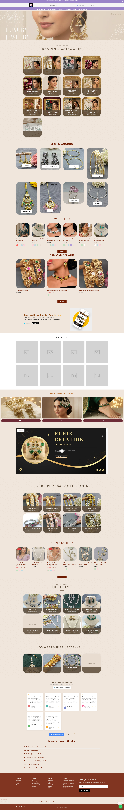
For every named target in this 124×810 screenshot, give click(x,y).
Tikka (50, 210)
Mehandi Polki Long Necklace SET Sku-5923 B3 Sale (22, 564)
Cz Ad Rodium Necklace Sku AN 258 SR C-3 (69, 239)
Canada (15, 801)
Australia (9, 801)
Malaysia (29, 801)
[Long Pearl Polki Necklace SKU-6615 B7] (38, 554)
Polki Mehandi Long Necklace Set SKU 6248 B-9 (69, 563)
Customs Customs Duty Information (68, 786)
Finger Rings (74, 200)
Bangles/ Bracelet (52, 9)
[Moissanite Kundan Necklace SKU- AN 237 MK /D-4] (85, 230)
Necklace (61, 9)
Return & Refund (35, 783)
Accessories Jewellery (71, 9)
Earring (49, 783)
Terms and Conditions (36, 785)
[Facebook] (16, 806)
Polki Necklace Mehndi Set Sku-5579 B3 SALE (100, 563)
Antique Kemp (26, 211)
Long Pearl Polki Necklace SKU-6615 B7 (38, 563)
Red (17, 245)
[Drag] (62, 451)
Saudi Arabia (41, 801)
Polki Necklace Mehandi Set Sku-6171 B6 (38, 239)
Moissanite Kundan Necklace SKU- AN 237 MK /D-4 (85, 239)
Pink (24, 245)
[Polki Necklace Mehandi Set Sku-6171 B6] (38, 230)
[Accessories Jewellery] (26, 158)
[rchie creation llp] (31, 6)
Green (37, 245)
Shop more (62, 251)
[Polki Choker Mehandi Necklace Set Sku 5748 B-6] (54, 230)
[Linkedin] (21, 806)
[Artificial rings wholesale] (73, 193)
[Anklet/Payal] (73, 159)
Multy (40, 245)
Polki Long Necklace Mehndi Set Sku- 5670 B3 (85, 563)
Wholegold (55, 570)
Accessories (26, 165)
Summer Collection (82, 9)
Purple (71, 245)
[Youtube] (24, 806)
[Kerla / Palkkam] (26, 198)
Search (49, 787)
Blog (17, 785)
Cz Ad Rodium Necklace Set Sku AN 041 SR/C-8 (22, 239)
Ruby (48, 245)
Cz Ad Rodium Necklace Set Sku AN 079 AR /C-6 (100, 239)
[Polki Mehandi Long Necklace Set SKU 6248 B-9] (70, 554)
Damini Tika (97, 203)
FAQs (33, 780)
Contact (18, 783)
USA (2, 801)
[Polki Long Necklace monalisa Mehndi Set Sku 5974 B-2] (54, 554)
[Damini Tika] (97, 194)
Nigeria (47, 801)
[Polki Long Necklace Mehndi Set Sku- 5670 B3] (85, 554)
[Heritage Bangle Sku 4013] (30, 273)
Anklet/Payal (74, 167)
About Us (18, 782)
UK (5, 801)
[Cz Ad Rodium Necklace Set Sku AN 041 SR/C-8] (23, 230)
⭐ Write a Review (69, 734)
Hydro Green (19, 245)
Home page (18, 780)
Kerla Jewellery (51, 785)
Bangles (49, 782)
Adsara (65, 807)
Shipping (34, 786)
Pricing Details (66, 785)
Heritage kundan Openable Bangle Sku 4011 (89, 290)
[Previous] (46, 1)
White (84, 245)
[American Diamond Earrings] (50, 159)
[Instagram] (19, 806)
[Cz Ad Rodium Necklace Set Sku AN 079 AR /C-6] (101, 230)
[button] (93, 5)
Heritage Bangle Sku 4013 (22, 290)
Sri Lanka (52, 801)
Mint (22, 245)
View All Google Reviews (57, 734)
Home (38, 9)
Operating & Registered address (68, 781)
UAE (19, 801)
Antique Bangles (97, 176)
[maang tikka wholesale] (50, 197)
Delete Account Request (68, 783)
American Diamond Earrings (50, 166)
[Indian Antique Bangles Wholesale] (97, 163)
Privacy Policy (35, 782)
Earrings (43, 9)
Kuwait (24, 801)
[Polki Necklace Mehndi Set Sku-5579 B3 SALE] (101, 554)
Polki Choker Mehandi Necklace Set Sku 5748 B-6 (53, 239)
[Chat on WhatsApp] (120, 806)
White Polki (79, 569)
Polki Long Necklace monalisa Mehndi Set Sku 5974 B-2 (53, 564)
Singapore (35, 801)
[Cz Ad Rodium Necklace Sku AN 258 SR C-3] (70, 230)
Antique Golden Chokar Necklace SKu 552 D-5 (58, 290)
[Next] (77, 1)
